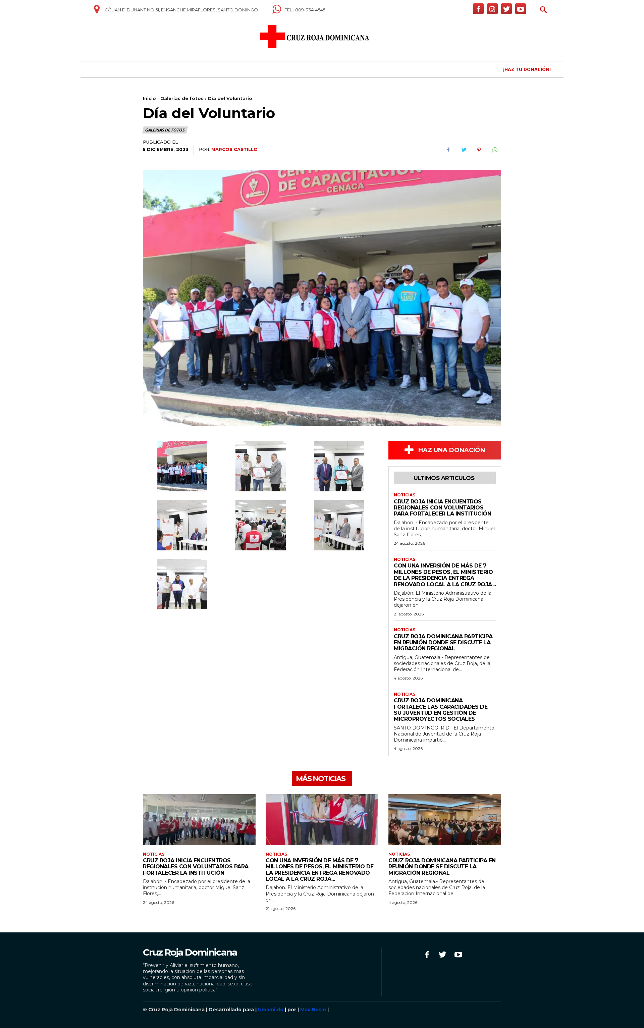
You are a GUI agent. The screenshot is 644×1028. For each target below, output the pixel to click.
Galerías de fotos (182, 98)
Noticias (404, 495)
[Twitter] (506, 8)
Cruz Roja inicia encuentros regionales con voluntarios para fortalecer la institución (442, 507)
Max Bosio (313, 1010)
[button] (543, 10)
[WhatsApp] (494, 150)
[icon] (97, 12)
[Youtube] (520, 8)
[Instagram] (492, 8)
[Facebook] (478, 8)
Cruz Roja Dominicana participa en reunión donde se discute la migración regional (443, 642)
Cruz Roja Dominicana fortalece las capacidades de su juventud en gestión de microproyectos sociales (440, 709)
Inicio (149, 98)
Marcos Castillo (234, 149)
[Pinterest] (479, 150)
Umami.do (271, 1010)
